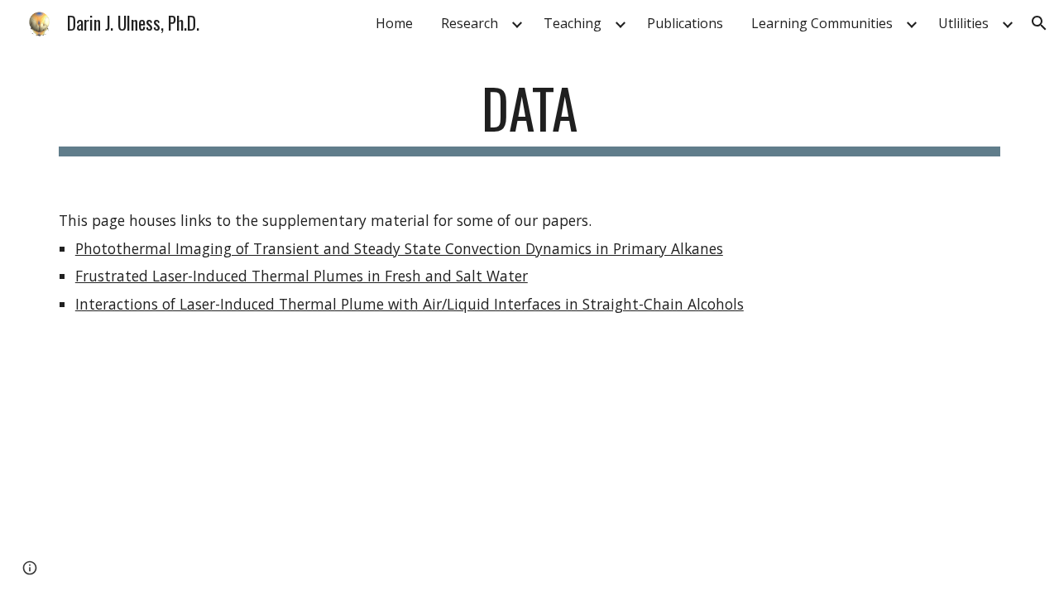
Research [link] (469, 23)
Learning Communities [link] (822, 23)
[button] (1039, 23)
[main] (529, 116)
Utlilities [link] (963, 23)
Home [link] (394, 23)
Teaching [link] (572, 23)
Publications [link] (685, 23)
